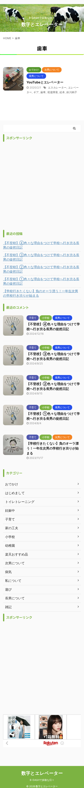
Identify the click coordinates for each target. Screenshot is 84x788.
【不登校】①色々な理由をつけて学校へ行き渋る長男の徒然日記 (41, 281)
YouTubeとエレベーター (45, 82)
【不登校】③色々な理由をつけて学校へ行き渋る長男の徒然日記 (41, 257)
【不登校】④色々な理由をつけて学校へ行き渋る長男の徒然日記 (41, 245)
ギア (36, 92)
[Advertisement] (42, 186)
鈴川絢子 (71, 92)
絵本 (62, 92)
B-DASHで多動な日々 (42, 779)
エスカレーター (57, 87)
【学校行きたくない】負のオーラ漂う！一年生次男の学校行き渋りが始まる (40, 293)
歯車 (43, 92)
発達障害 (52, 92)
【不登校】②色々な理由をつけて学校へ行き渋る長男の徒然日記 (41, 269)
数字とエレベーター (42, 24)
